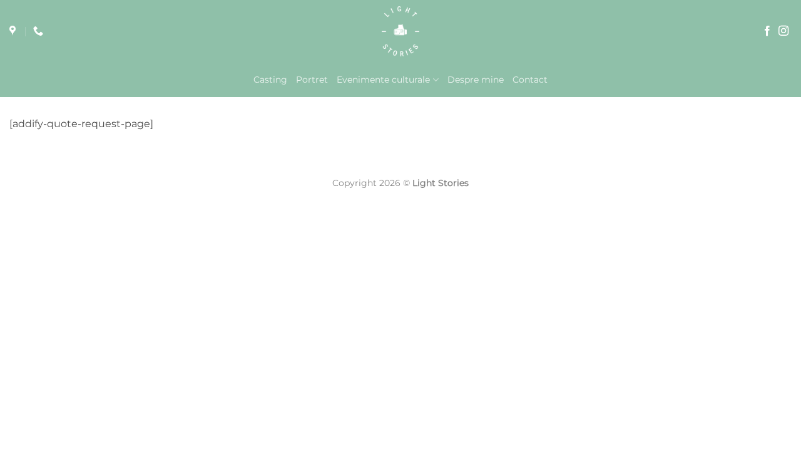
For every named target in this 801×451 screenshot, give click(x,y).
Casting (270, 79)
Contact (530, 79)
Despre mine (475, 79)
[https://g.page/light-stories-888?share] (14, 31)
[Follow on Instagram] (783, 31)
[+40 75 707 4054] (39, 31)
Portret (312, 79)
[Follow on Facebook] (767, 31)
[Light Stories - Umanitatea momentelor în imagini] (400, 31)
